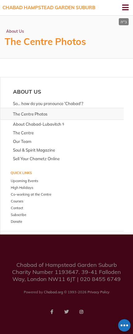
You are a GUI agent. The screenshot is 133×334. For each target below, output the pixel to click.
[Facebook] (52, 312)
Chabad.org (53, 292)
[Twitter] (66, 312)
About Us (15, 31)
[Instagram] (81, 312)
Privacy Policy (98, 292)
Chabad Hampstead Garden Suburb (48, 7)
